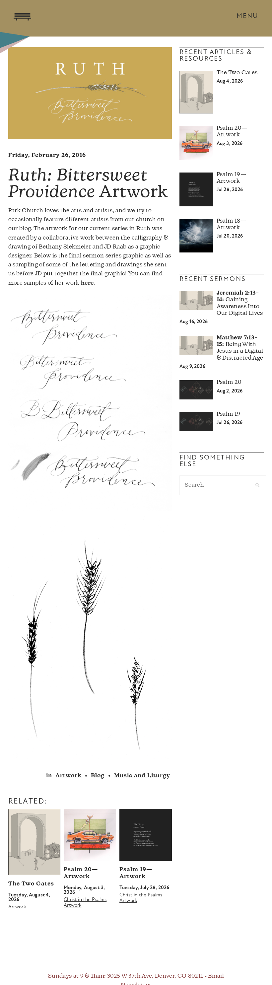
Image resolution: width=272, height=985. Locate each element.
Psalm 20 (229, 382)
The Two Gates (31, 884)
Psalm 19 (228, 414)
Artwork (68, 776)
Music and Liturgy (142, 776)
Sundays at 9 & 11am (76, 976)
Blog (97, 776)
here (87, 283)
